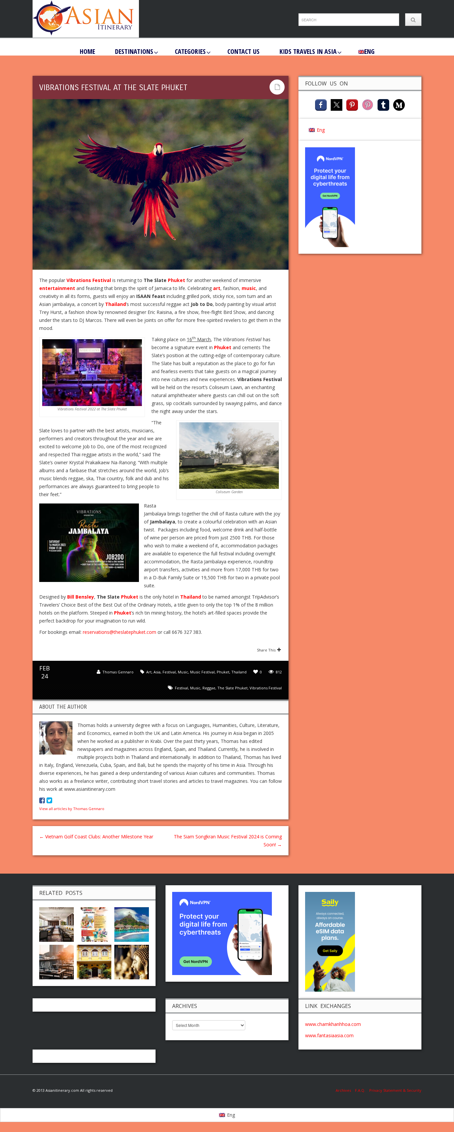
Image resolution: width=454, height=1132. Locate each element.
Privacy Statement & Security (395, 1090)
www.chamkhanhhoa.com (333, 1024)
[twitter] (336, 104)
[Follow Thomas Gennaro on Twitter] (49, 800)
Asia (157, 671)
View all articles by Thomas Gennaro (71, 808)
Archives (345, 1090)
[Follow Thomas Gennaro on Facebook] (42, 800)
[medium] (399, 104)
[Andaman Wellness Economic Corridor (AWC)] (94, 923)
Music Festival (202, 671)
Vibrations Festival (266, 687)
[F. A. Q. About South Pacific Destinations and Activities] (131, 923)
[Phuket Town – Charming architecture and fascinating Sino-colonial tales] (94, 961)
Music (183, 671)
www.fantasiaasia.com (329, 1035)
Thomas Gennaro (118, 671)
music (195, 687)
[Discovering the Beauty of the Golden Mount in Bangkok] (131, 961)
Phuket (176, 280)
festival (181, 687)
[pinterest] (352, 104)
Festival (169, 671)
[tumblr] (383, 104)
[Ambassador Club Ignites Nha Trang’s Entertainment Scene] (56, 961)
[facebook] (321, 104)
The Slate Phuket (232, 687)
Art (149, 671)
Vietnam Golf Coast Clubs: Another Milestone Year (96, 836)
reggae (208, 687)
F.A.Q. (360, 1090)
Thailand (239, 671)
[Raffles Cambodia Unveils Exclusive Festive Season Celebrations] (56, 923)
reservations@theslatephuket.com (119, 632)
